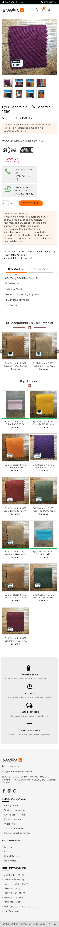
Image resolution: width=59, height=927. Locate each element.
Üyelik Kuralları (11, 824)
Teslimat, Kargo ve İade (15, 810)
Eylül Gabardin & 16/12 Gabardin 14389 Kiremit (15, 509)
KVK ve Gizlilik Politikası (16, 815)
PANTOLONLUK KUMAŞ (16, 884)
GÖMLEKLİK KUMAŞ (14, 875)
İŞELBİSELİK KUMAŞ (14, 879)
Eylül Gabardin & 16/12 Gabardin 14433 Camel (15, 364)
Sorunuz (8, 118)
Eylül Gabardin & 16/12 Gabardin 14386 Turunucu (15, 467)
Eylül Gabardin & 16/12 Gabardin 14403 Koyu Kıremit (15, 641)
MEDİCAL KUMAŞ (12, 902)
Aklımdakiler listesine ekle (17, 258)
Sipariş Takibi (11, 805)
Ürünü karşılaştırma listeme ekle (21, 251)
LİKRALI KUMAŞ (12, 888)
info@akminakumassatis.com (17, 771)
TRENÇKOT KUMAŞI (14, 897)
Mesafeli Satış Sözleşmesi (17, 833)
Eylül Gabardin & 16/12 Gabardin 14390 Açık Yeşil (43, 511)
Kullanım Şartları (12, 819)
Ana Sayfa (9, 2)
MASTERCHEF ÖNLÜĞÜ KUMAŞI (20, 907)
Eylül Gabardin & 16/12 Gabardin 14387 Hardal (43, 422)
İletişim (21, 2)
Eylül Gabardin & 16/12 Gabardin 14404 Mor (43, 466)
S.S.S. (6, 851)
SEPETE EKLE (31, 203)
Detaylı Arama (11, 856)
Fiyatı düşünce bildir (14, 255)
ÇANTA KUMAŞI (12, 911)
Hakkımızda (10, 861)
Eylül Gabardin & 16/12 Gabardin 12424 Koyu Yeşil (43, 597)
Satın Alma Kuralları (14, 828)
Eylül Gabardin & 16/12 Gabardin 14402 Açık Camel (44, 366)
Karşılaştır (48, 251)
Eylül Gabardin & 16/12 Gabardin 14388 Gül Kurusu (15, 424)
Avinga (52, 924)
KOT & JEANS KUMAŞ (14, 893)
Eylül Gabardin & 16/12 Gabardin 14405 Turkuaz (43, 554)
